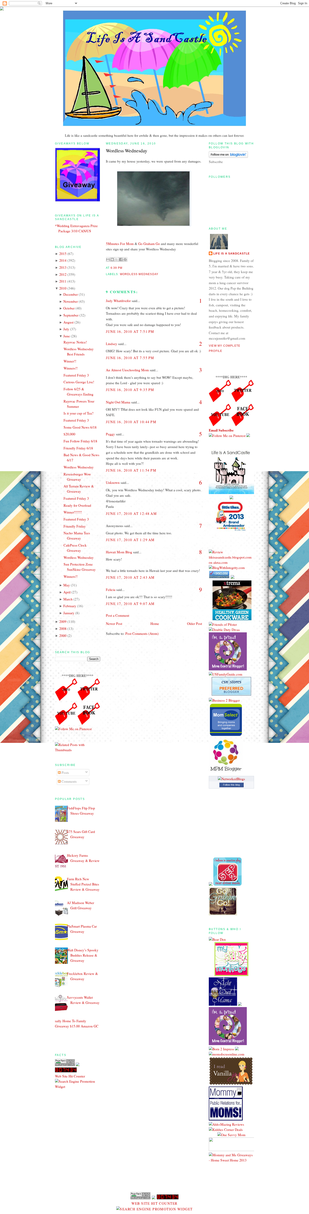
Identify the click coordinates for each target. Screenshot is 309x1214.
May (66, 585)
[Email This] (108, 259)
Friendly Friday (75, 526)
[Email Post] (123, 267)
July (66, 329)
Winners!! (71, 368)
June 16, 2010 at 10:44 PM (131, 422)
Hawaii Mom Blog (119, 552)
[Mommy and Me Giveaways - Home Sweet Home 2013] (231, 1160)
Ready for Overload (77, 505)
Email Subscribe (221, 430)
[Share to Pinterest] (125, 259)
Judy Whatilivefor (118, 300)
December (70, 294)
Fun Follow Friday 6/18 (80, 441)
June (66, 336)
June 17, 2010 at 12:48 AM (131, 513)
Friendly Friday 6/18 (78, 448)
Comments (69, 781)
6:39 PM (116, 267)
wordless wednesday (139, 274)
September (70, 315)
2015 (63, 253)
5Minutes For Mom (120, 243)
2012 (63, 274)
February (69, 606)
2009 (63, 621)
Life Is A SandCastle (231, 253)
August (68, 322)
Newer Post (114, 623)
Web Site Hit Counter (70, 1076)
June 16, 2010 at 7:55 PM (130, 357)
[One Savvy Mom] (231, 1134)
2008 (63, 628)
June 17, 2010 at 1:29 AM (130, 539)
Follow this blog (231, 784)
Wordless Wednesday (79, 467)
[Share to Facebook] (121, 259)
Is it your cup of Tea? (78, 413)
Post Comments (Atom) (142, 633)
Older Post (194, 623)
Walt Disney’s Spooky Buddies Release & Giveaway (82, 955)
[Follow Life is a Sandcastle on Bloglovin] (228, 156)
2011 (63, 281)
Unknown (113, 482)
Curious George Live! (79, 382)
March (68, 599)
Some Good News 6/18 (80, 427)
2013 (63, 267)
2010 (63, 288)
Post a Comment (117, 615)
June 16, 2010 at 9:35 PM (130, 389)
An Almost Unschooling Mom (127, 370)
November (70, 301)
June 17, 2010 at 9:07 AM (130, 603)
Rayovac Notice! (75, 342)
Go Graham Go (149, 243)
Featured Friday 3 (76, 375)
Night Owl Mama (118, 402)
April (67, 592)
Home (154, 623)
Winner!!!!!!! (73, 512)
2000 (63, 635)
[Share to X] (116, 259)
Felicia (110, 589)
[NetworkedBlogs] (231, 779)
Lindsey (111, 343)
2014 (63, 260)
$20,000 (69, 434)
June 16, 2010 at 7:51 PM (130, 331)
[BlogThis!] (112, 259)
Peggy (110, 434)
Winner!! (70, 361)
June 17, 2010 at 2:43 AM (130, 577)
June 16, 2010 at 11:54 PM (131, 470)
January (68, 613)
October (69, 308)
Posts (65, 772)
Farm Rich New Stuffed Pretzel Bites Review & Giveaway (83, 884)
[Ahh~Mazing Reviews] (226, 1124)
